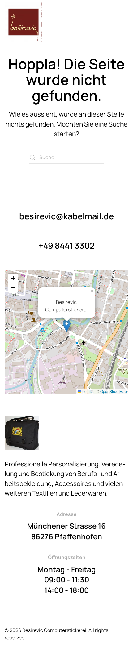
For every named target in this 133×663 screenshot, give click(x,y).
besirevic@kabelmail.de (66, 216)
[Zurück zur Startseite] (23, 22)
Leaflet (87, 391)
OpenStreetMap (113, 391)
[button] (125, 22)
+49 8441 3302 (66, 245)
